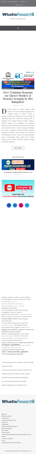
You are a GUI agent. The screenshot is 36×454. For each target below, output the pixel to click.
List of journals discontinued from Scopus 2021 (15, 323)
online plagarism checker (20, 325)
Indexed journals (27, 316)
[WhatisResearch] (18, 14)
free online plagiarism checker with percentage (15, 310)
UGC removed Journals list (12, 354)
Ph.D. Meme (5, 430)
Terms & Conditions (7, 438)
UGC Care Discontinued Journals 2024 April (14, 381)
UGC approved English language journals (13, 349)
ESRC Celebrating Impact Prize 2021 (9, 306)
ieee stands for (17, 316)
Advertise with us (14, 1)
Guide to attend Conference (10, 426)
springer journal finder (26, 345)
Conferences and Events (9, 420)
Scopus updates (11, 345)
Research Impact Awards (7, 336)
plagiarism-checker (25, 327)
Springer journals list (6, 347)
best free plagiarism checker (9, 299)
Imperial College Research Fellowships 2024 (14, 385)
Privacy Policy (6, 432)
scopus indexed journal (9, 342)
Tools (3, 440)
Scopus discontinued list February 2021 (18, 172)
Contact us (23, 1)
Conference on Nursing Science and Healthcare (12, 303)
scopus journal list (25, 342)
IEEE (3, 316)
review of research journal (20, 336)
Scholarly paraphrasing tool (8, 338)
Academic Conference (8, 297)
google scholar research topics (10, 314)
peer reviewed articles (8, 327)
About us (4, 1)
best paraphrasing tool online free (9, 301)
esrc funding (21, 306)
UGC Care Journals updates (15, 352)
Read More (18, 148)
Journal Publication (7, 428)
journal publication (7, 321)
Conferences (5, 418)
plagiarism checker (9, 329)
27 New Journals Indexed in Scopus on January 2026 (16, 370)
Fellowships (5, 424)
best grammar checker (24, 299)
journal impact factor (10, 319)
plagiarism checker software (11, 332)
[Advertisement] (18, 49)
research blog (25, 334)
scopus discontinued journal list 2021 (12, 340)
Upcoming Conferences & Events (11, 442)
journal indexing (23, 319)
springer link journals (16, 347)
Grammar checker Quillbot (26, 314)
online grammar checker (7, 325)
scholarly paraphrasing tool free (21, 338)
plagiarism (18, 327)
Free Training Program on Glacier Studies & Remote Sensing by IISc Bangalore (18, 97)
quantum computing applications (11, 334)
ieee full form (9, 316)
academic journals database (22, 297)
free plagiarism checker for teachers (12, 312)
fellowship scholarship (9, 308)
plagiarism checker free (26, 330)
